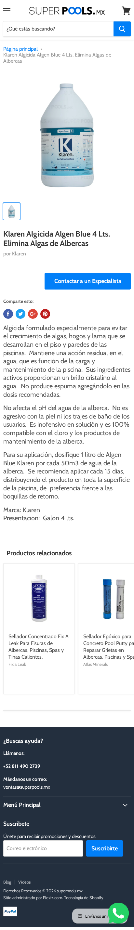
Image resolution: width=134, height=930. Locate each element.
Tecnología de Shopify (83, 897)
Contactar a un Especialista (87, 281)
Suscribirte (104, 848)
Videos (24, 882)
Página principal (20, 49)
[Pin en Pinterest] (45, 314)
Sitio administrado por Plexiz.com (32, 897)
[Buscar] (122, 28)
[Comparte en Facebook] (8, 314)
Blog (7, 882)
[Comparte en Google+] (33, 314)
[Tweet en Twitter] (20, 314)
